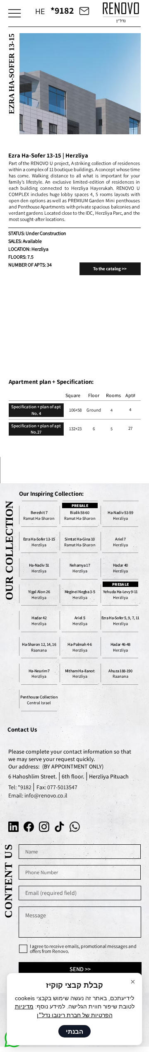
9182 (26, 787)
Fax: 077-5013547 (56, 787)
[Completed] (80, 542)
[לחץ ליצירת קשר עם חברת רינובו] (84, 10)
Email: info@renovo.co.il (37, 795)
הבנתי (74, 1031)
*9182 (62, 10)
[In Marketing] (120, 516)
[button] (14, 13)
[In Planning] (80, 595)
